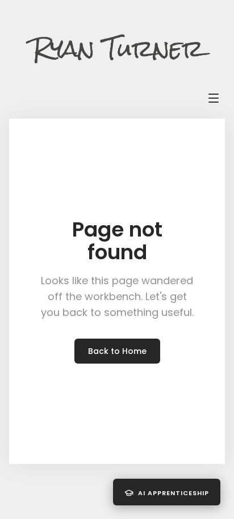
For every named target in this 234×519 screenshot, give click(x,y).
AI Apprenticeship (173, 492)
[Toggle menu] (213, 98)
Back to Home (117, 351)
